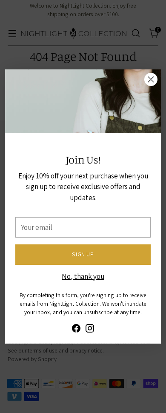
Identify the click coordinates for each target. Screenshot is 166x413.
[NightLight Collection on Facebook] (76, 330)
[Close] (150, 79)
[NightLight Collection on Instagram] (90, 330)
